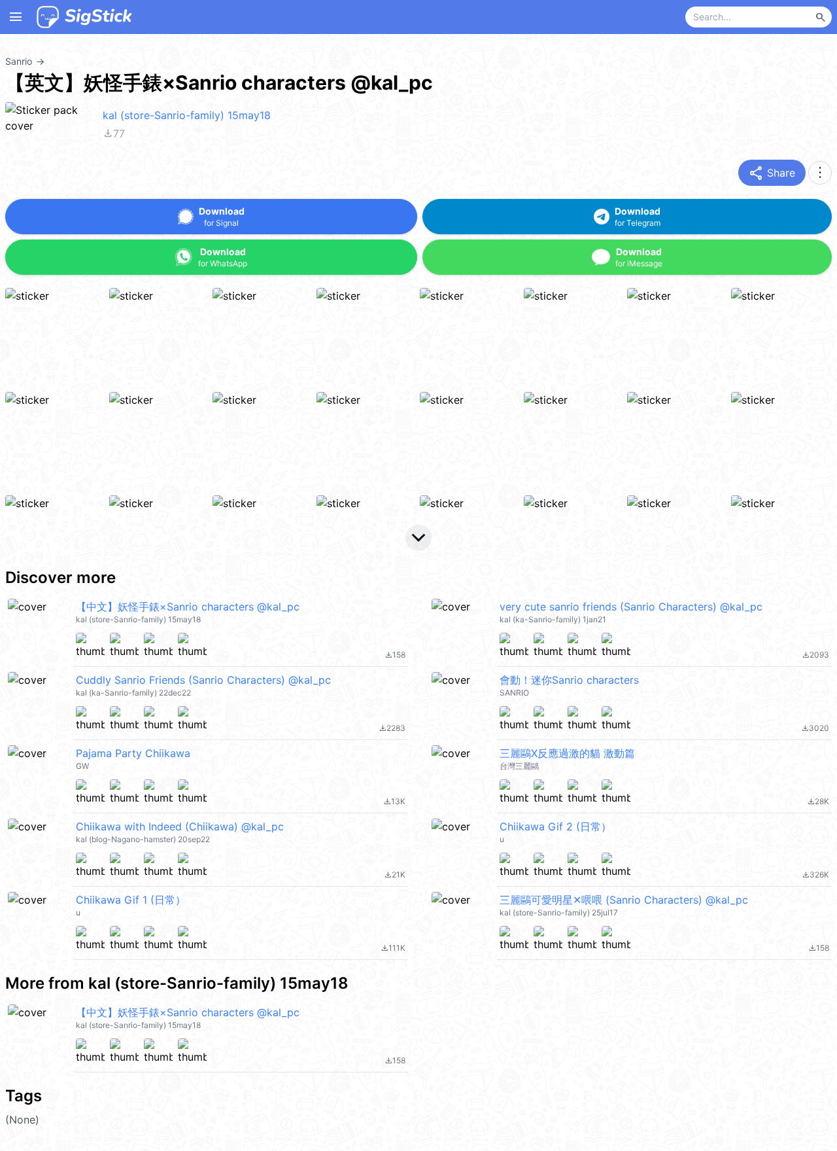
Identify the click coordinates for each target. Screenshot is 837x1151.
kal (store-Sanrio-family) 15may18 (187, 115)
